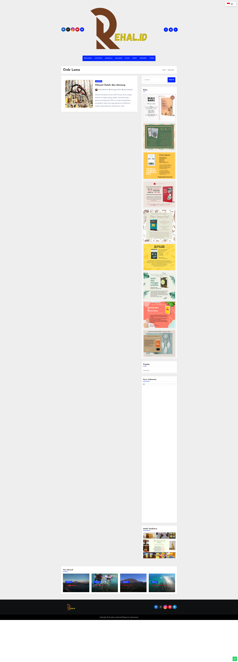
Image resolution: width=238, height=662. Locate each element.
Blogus (124, 617)
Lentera (98, 81)
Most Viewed (146, 370)
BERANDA (88, 58)
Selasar (97, 582)
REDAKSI (143, 58)
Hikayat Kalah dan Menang (110, 85)
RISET (134, 58)
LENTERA (98, 58)
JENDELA (108, 58)
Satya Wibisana (103, 89)
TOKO (151, 58)
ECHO (127, 58)
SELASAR (118, 58)
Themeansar (134, 617)
